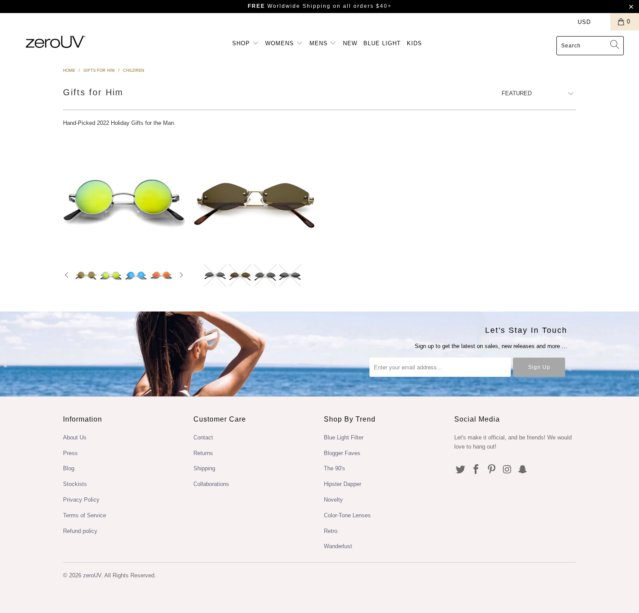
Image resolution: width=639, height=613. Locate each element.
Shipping (204, 468)
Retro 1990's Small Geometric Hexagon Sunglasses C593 (254, 197)
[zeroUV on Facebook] (476, 470)
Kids (414, 43)
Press (70, 453)
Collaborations (211, 484)
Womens (280, 43)
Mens (320, 43)
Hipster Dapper (342, 484)
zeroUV (92, 575)
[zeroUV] (55, 41)
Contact (203, 437)
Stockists (75, 484)
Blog (68, 468)
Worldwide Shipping (289, 6)
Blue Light (382, 43)
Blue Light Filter (343, 437)
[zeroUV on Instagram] (507, 470)
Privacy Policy (81, 499)
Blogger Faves (342, 453)
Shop (242, 43)
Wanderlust (338, 546)
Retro (330, 531)
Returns (203, 453)
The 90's (334, 468)
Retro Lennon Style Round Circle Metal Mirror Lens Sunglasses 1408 (124, 197)
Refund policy (80, 531)
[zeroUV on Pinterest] (491, 470)
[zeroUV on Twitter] (460, 470)
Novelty (333, 499)
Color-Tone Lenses (347, 515)
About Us (75, 437)
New (350, 43)
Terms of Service (84, 515)
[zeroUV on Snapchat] (522, 470)
